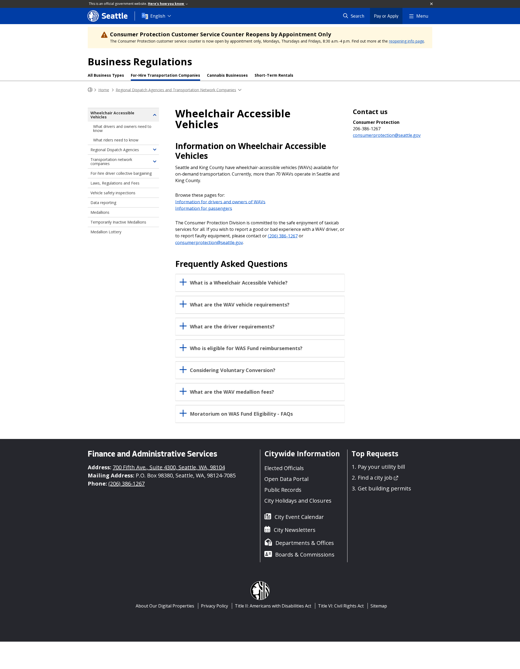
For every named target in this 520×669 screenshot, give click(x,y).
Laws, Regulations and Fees (114, 183)
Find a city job (375, 477)
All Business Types (106, 75)
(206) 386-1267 (283, 236)
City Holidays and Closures (298, 500)
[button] (431, 4)
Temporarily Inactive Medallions (118, 222)
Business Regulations (140, 61)
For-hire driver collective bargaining (121, 173)
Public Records (282, 489)
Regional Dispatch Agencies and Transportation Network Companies (176, 89)
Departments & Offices (304, 543)
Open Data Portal (286, 479)
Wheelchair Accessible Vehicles (112, 114)
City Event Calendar (299, 517)
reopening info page (406, 41)
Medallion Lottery (105, 231)
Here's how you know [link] (166, 3)
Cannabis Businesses (227, 75)
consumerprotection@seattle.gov (209, 242)
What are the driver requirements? (232, 327)
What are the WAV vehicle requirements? (240, 305)
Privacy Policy (214, 606)
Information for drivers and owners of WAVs (220, 202)
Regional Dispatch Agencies (114, 149)
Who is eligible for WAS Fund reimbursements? (246, 348)
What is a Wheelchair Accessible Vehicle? (239, 283)
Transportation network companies (111, 161)
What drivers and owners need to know (122, 128)
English (157, 16)
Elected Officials (284, 468)
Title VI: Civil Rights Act (341, 606)
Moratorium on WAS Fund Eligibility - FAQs (241, 414)
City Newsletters (295, 530)
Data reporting (103, 202)
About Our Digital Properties (165, 606)
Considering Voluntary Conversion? (232, 370)
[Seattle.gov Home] (90, 89)
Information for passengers (203, 208)
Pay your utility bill (381, 466)
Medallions (99, 212)
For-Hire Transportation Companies (165, 75)
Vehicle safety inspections (112, 192)
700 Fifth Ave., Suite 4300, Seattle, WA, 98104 (169, 467)
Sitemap (378, 606)
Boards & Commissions (304, 554)
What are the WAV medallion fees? (232, 392)
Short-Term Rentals (274, 75)
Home (103, 89)
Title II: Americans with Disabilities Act (273, 606)
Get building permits (384, 488)
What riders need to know (115, 140)
